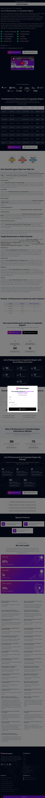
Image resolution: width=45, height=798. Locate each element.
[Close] (36, 387)
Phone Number (12, 402)
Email (10, 397)
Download (23, 409)
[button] (10, 404)
